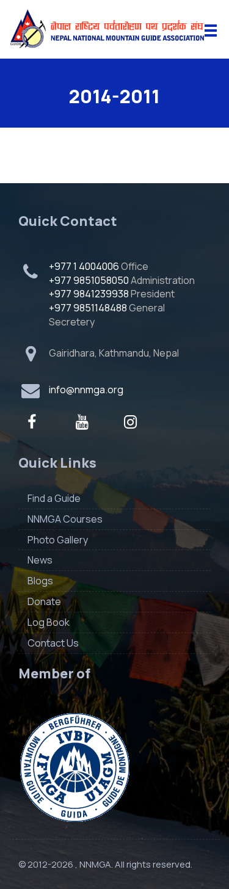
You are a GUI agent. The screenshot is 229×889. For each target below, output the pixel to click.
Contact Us (53, 643)
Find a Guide (54, 498)
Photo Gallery (57, 539)
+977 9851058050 (89, 280)
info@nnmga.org (86, 389)
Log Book (48, 622)
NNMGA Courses (65, 519)
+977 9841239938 (89, 293)
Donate (44, 601)
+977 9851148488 (88, 307)
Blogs (40, 580)
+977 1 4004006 (84, 266)
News (40, 560)
